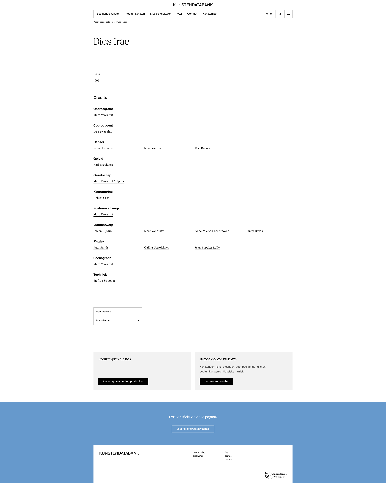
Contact (192, 14)
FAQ (179, 14)
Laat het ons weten (193, 429)
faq (226, 452)
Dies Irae (121, 22)
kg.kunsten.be (102, 320)
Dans (96, 74)
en (271, 14)
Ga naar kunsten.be (216, 381)
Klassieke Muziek (160, 14)
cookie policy (199, 452)
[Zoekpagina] (279, 14)
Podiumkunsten (135, 14)
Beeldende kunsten (108, 14)
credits (228, 460)
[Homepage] (193, 4)
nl (267, 14)
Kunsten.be (210, 14)
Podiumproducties (103, 22)
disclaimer (198, 456)
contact (228, 456)
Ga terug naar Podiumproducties (123, 381)
